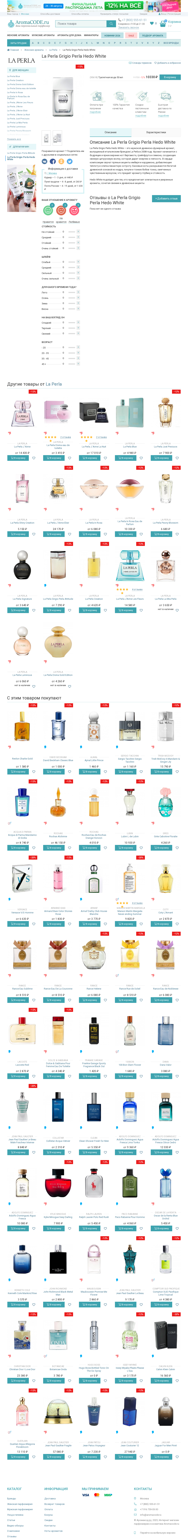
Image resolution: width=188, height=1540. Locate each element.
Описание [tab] (111, 132)
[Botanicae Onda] (58, 1335)
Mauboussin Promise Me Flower (94, 1293)
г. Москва (24, 14)
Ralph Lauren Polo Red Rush (94, 1217)
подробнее (95, 112)
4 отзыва (137, 589)
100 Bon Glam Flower (130, 1064)
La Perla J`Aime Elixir (17, 110)
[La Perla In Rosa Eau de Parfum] (130, 489)
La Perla (54, 384)
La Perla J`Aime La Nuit (18, 114)
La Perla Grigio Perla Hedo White (21, 158)
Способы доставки (50, 14)
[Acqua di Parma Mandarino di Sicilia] (22, 802)
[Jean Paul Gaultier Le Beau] (130, 1259)
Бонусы (48, 1514)
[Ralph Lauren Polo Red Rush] (94, 1183)
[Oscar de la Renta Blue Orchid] (166, 1183)
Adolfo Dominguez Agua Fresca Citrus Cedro (165, 1141)
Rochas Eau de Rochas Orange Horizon (94, 836)
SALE (131, 35)
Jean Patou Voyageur (94, 1445)
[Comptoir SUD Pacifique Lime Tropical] (166, 1259)
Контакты (50, 1525)
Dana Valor (165, 1064)
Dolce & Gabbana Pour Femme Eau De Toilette (58, 1065)
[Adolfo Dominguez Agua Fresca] (22, 1183)
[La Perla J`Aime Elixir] (58, 489)
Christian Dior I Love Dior (22, 1369)
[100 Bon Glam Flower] (130, 1031)
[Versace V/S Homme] (22, 878)
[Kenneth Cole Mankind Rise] (22, 1259)
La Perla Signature (22, 599)
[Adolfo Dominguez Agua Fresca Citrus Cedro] (166, 1107)
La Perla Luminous (16, 127)
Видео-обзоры (15, 1525)
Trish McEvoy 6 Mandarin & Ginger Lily (165, 760)
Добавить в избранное (169, 63)
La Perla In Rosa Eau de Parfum (18, 97)
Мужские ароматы (43, 35)
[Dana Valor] (166, 1031)
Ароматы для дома (69, 35)
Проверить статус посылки (114, 14)
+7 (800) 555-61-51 (134, 20)
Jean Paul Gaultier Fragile (58, 1445)
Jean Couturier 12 (130, 1445)
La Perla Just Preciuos (18, 118)
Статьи (11, 1520)
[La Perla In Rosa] (94, 489)
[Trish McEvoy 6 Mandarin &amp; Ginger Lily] (166, 726)
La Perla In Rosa (15, 92)
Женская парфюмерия (19, 1504)
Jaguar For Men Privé (166, 1445)
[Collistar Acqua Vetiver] (58, 1107)
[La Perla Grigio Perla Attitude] (58, 565)
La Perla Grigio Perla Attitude (21, 153)
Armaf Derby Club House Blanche (94, 912)
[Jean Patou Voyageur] (94, 1411)
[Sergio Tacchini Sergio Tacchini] (130, 726)
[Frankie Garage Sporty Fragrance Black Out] (94, 1031)
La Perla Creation (15, 80)
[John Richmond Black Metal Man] (58, 1259)
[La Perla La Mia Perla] (166, 565)
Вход (163, 14)
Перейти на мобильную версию (158, 1532)
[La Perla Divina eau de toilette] (58, 412)
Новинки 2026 (112, 35)
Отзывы (12, 1536)
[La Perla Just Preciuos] (166, 413)
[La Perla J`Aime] (22, 413)
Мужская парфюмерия (20, 1509)
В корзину (170, 77)
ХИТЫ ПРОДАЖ (18, 43)
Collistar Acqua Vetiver (58, 1141)
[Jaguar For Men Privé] (166, 1411)
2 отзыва (65, 437)
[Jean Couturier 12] (130, 1411)
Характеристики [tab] (156, 132)
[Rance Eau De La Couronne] (58, 955)
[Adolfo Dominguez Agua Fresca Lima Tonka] (130, 1107)
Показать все (14, 139)
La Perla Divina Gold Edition (20, 84)
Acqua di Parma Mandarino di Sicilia (22, 836)
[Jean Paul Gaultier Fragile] (58, 1411)
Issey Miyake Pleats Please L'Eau (130, 1369)
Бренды (11, 1498)
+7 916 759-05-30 (149, 1509)
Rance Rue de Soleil (129, 988)
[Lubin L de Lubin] (130, 802)
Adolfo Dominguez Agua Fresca (22, 1217)
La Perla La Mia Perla (17, 123)
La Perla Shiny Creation (22, 522)
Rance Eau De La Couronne (58, 988)
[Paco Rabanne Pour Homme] (130, 1183)
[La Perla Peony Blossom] (166, 489)
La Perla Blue (13, 76)
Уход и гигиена (15, 1514)
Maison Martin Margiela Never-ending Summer (130, 912)
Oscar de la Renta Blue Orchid (166, 1217)
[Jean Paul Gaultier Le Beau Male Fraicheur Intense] (22, 1107)
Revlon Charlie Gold (22, 758)
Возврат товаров (54, 1504)
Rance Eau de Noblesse (165, 988)
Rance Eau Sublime (22, 988)
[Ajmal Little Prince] (94, 726)
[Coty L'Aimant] (166, 878)
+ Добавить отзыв (166, 198)
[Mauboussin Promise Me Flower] (94, 1259)
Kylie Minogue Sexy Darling (58, 1217)
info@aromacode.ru (150, 1514)
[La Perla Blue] (130, 413)
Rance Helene (94, 988)
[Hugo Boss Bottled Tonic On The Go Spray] (94, 1335)
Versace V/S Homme (22, 912)
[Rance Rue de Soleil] (130, 955)
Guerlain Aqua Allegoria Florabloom (22, 1445)
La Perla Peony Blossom (165, 522)
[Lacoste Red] (22, 1031)
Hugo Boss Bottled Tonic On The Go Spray (94, 1369)
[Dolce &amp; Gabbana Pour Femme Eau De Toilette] (58, 1031)
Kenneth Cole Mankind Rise (22, 1293)
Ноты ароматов (53, 1531)
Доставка (50, 1498)
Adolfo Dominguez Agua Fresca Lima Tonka (130, 1141)
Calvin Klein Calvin (165, 1369)
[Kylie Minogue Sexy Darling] (58, 1183)
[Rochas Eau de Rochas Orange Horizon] (94, 802)
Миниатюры (91, 35)
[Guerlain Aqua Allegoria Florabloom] (22, 1411)
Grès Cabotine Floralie (165, 836)
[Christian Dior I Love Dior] (22, 1335)
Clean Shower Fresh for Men (94, 1141)
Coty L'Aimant (165, 912)
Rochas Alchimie (58, 836)
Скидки (143, 14)
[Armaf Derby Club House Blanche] (94, 878)
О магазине (13, 1531)
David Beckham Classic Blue (58, 760)
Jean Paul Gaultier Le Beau (130, 1293)
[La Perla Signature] (22, 565)
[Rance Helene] (94, 955)
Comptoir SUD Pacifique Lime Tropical (165, 1293)
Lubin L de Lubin (130, 836)
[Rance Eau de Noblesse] (166, 955)
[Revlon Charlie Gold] (22, 726)
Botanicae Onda (58, 1369)
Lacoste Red (22, 1064)
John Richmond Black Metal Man (58, 1293)
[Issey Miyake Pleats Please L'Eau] (130, 1335)
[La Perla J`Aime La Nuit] (94, 413)
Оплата (48, 1509)
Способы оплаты (80, 14)
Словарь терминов (142, 63)
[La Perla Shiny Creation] (22, 489)
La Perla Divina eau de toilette (21, 88)
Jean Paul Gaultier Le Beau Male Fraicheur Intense (22, 1141)
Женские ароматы (18, 35)
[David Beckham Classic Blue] (58, 726)
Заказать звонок (128, 27)
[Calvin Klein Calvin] (166, 1335)
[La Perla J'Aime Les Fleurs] (130, 565)
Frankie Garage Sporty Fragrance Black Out (94, 1065)
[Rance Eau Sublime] (22, 955)
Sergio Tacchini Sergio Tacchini (130, 760)
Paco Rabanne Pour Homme (130, 1217)
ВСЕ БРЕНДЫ (171, 43)
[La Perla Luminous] (22, 641)
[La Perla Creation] (94, 565)
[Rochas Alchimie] (58, 802)
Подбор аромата (152, 35)
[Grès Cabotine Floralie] (166, 802)
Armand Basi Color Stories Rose (58, 912)
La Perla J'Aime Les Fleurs (20, 102)
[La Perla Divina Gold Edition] (58, 641)
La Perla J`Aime (15, 106)
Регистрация (174, 14)
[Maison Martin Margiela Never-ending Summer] (130, 878)
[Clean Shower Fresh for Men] (94, 1107)
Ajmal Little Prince (94, 760)
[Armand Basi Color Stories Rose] (58, 878)
